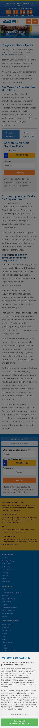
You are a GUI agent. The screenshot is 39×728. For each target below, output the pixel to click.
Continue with (18, 722)
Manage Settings (19, 714)
